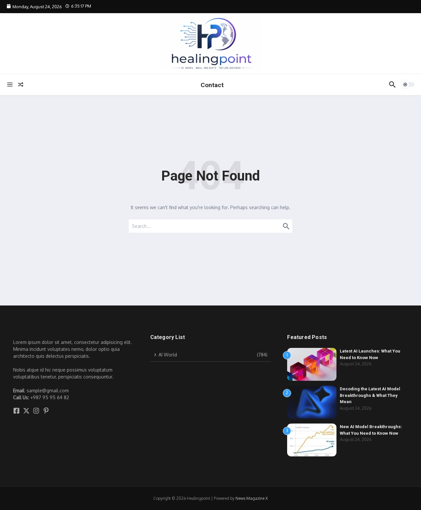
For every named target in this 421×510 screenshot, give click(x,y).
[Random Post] (20, 84)
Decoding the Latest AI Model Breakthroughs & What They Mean (370, 395)
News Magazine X (251, 498)
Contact (212, 85)
